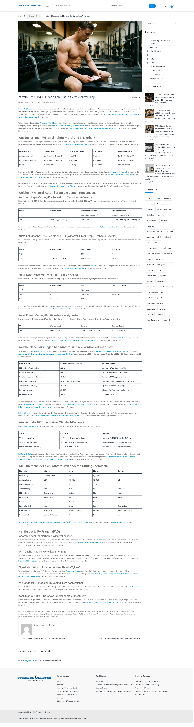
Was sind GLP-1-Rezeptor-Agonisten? (148, 681)
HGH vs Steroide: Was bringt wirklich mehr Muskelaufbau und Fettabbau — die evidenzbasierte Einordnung (165, 114)
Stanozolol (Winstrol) (25, 109)
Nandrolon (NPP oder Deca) (27, 561)
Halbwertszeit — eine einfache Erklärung (62, 186)
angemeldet (29, 661)
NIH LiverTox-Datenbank (118, 172)
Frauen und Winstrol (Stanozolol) (63, 340)
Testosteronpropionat (154, 298)
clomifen (161, 215)
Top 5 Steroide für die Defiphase (77, 522)
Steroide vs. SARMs (142, 688)
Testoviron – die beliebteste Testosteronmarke (151, 691)
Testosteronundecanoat (155, 303)
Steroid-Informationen (157, 67)
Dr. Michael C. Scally (25, 454)
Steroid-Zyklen (34, 16)
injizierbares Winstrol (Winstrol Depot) (76, 144)
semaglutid (161, 265)
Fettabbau (153, 47)
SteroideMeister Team (50, 102)
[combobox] (81, 6)
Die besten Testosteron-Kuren (110, 227)
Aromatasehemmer (164, 204)
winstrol (167, 320)
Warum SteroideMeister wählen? (68, 691)
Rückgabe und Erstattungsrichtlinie (69, 701)
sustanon (150, 281)
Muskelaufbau (166, 248)
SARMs (152, 63)
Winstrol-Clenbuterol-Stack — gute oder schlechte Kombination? (40, 522)
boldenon (150, 209)
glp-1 (159, 237)
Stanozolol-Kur (117, 522)
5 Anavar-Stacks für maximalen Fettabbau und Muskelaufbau (50, 309)
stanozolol (150, 270)
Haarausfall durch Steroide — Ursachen (80, 404)
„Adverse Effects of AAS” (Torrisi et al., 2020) (110, 351)
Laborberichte (140, 694)
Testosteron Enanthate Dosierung (147, 685)
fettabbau (150, 237)
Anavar (71, 471)
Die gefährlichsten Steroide (42, 407)
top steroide (151, 309)
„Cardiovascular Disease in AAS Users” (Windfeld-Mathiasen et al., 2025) (59, 416)
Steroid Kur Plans (75, 128)
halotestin (168, 237)
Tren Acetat (116, 249)
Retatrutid (150, 265)
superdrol (163, 276)
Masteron (96, 471)
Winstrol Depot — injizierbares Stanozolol (89, 542)
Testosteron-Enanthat (89, 211)
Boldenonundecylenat (164, 209)
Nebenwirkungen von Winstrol (34, 404)
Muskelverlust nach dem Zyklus (57, 459)
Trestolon (150, 314)
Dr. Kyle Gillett (23, 413)
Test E (120, 156)
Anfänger (167, 198)
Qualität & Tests (101, 688)
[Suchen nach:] (160, 23)
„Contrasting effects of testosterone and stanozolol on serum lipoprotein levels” (46, 354)
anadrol (149, 198)
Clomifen (105, 447)
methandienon (152, 248)
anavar (158, 198)
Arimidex (115, 215)
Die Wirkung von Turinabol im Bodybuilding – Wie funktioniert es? (118, 638)
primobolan (160, 259)
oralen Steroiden (40, 351)
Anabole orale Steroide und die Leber (31, 177)
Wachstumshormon (156, 78)
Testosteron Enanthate (155, 292)
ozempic (150, 259)
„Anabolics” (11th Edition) (48, 123)
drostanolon (151, 226)
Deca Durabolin (152, 220)
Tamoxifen (105, 438)
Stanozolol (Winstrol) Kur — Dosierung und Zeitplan (104, 602)
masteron (156, 243)
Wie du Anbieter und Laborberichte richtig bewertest (114, 691)
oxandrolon (168, 254)
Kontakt (59, 681)
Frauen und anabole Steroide (88, 340)
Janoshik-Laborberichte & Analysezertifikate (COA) (114, 685)
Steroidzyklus (151, 276)
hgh (148, 243)
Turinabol (121, 471)
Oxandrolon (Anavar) (119, 285)
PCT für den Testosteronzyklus (116, 457)
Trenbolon (93, 266)
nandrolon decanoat (154, 254)
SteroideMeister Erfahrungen (67, 694)
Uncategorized (155, 74)
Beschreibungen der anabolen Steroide (160, 42)
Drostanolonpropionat (154, 231)
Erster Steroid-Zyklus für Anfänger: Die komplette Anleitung (111, 574)
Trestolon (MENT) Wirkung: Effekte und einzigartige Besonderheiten (42, 638)
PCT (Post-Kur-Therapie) (29, 426)
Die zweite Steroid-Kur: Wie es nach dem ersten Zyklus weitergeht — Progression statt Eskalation (164, 99)
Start (20, 16)
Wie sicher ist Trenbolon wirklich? (76, 268)
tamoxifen (160, 281)
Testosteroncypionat (166, 287)
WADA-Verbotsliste (135, 587)
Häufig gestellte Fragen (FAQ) (67, 688)
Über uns (60, 698)
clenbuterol (150, 215)
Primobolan (85, 330)
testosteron (151, 287)
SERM (171, 265)
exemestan (170, 231)
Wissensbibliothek (102, 681)
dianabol (164, 220)
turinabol (160, 314)
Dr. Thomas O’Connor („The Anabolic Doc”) (70, 126)
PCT (103, 394)
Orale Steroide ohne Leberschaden (123, 175)
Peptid (152, 59)
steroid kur (161, 270)
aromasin (150, 204)
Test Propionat (86, 249)
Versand (60, 685)
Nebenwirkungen (155, 51)
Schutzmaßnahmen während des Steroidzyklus (101, 128)
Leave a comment (137, 97)
